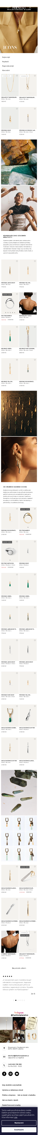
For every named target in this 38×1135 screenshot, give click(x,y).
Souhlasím (19, 1130)
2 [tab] (15, 1000)
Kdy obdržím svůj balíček (12, 1085)
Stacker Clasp (16, 249)
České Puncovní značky (11, 1105)
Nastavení (19, 1123)
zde (15, 1117)
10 (12, 312)
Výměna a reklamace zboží (12, 1090)
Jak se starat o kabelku (26, 1095)
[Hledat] (4, 3)
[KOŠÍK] (30, 8)
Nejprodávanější (8, 66)
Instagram (10, 1074)
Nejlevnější (6, 57)
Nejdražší (5, 62)
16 (5, 312)
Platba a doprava (8, 1095)
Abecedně (6, 70)
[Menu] (35, 3)
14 (7, 312)
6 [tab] (24, 1000)
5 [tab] (22, 1000)
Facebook (4, 1074)
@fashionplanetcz (19, 1015)
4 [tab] (20, 1000)
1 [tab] (13, 1000)
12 (10, 312)
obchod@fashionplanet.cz (18, 1055)
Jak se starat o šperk (10, 1100)
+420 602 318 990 (15, 1064)
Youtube (17, 1074)
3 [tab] (17, 1000)
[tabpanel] (19, 985)
